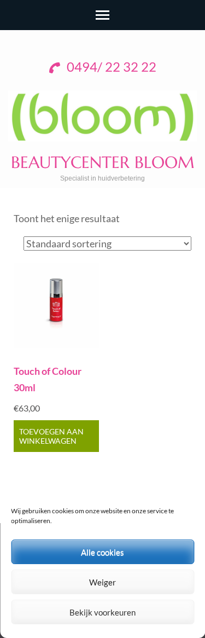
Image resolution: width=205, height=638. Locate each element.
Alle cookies (102, 552)
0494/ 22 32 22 (110, 66)
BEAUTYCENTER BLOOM (103, 162)
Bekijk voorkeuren (102, 612)
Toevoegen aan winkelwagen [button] (51, 436)
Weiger (102, 582)
